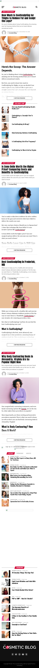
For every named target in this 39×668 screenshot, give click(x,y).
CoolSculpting (27, 74)
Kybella (23, 409)
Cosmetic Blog (13, 33)
